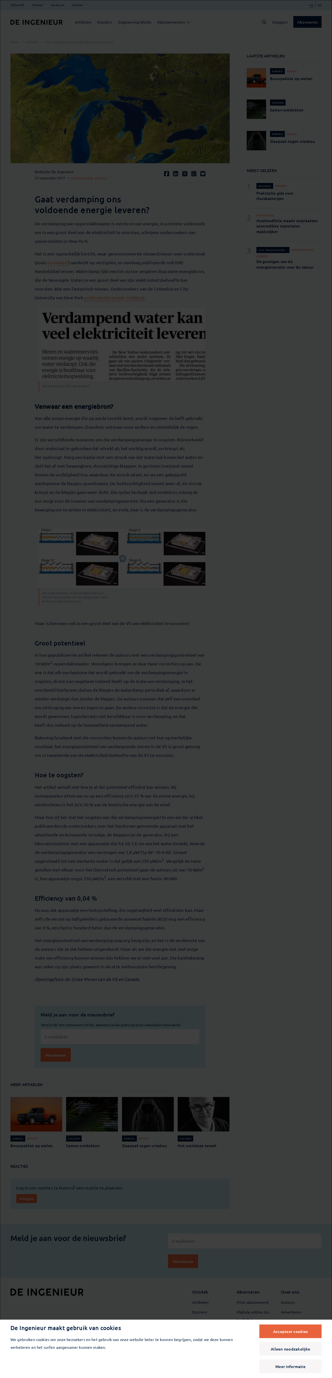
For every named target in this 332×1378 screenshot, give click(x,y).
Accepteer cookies (290, 1331)
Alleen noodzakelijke (290, 1348)
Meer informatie (290, 1366)
